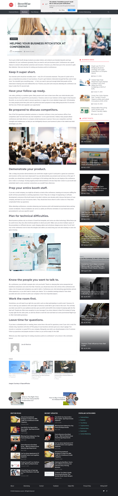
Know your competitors (60, 119)
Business (24, 12)
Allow (71, 10)
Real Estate (83, 431)
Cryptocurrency (84, 425)
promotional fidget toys (69, 312)
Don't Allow (62, 10)
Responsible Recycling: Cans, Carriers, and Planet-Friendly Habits (99, 109)
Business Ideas (84, 428)
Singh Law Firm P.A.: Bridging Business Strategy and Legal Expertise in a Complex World (99, 69)
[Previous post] (10, 398)
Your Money (34, 12)
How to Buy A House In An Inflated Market (57, 398)
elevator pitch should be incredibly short (24, 76)
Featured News (13, 12)
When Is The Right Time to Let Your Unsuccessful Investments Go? (30, 398)
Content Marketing (85, 12)
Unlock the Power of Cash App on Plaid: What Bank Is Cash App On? (30, 472)
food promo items (31, 199)
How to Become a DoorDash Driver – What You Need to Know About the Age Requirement (94, 188)
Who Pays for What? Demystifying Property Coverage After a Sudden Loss (94, 317)
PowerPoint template (40, 220)
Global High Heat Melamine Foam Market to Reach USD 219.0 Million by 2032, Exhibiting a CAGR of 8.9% (99, 84)
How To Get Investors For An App (18, 373)
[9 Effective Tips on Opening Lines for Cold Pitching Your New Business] (42, 367)
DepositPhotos (25, 383)
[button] (108, 12)
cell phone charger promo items (57, 225)
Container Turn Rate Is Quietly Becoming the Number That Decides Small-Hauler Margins (93, 266)
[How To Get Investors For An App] (19, 367)
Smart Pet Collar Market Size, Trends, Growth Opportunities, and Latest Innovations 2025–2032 (100, 98)
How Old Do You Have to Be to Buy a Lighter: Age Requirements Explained (94, 136)
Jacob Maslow (18, 51)
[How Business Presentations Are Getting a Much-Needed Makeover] (65, 367)
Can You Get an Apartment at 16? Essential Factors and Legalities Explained (94, 214)
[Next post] (76, 398)
